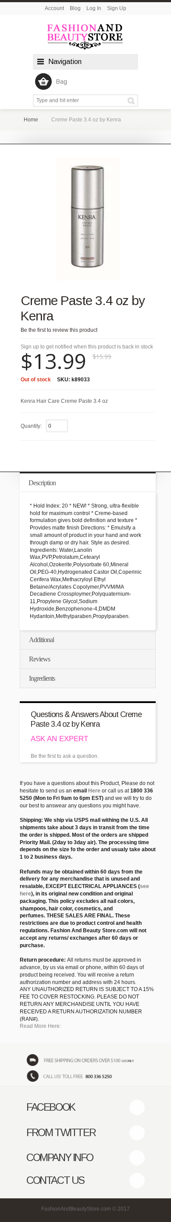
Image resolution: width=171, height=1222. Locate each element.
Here (94, 791)
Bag (61, 81)
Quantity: (31, 426)
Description (42, 483)
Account (54, 8)
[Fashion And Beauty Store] (85, 37)
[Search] (133, 100)
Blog (75, 8)
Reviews (39, 659)
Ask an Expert (59, 739)
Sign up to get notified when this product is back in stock (87, 347)
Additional (41, 639)
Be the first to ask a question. (65, 756)
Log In (93, 8)
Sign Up (116, 8)
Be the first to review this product (59, 330)
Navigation (65, 61)
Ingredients (42, 678)
